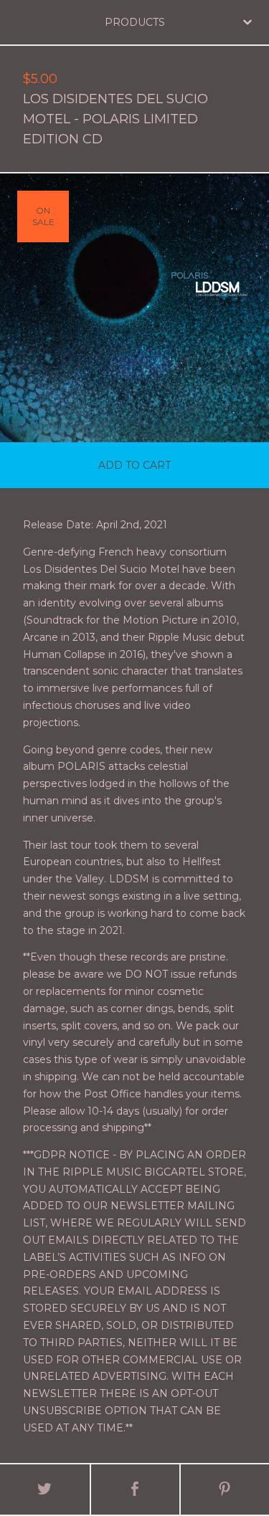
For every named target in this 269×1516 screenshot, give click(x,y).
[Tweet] (45, 1489)
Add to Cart (134, 465)
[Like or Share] (135, 1489)
